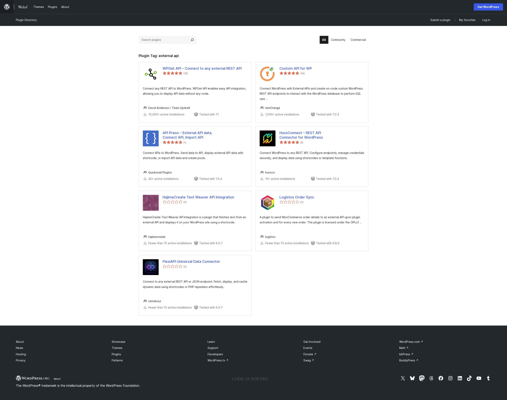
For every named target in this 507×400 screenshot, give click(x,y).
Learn (211, 341)
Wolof (57, 378)
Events (307, 348)
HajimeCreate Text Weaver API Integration (198, 197)
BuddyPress (408, 360)
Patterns (117, 360)
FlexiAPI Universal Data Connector (191, 261)
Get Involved (311, 341)
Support (213, 348)
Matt (404, 348)
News (19, 348)
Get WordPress (488, 7)
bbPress (406, 354)
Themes (117, 348)
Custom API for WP (295, 68)
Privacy (21, 360)
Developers (215, 354)
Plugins (116, 354)
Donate (309, 354)
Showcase (118, 341)
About (20, 341)
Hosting (21, 354)
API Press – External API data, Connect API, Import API (187, 135)
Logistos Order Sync (296, 197)
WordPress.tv (218, 360)
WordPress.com (411, 341)
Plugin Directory (26, 20)
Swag (308, 360)
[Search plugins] (192, 40)
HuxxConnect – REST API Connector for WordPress (301, 135)
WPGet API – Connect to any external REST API (202, 68)
